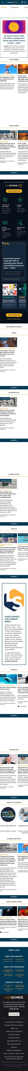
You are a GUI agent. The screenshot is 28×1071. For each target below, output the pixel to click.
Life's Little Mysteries (8, 959)
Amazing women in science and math (19, 970)
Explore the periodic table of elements (8, 975)
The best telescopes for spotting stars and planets (8, 990)
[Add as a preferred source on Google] (14, 1014)
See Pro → (16, 2)
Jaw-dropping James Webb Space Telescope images (8, 971)
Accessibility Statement (14, 1022)
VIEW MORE (13, 172)
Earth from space (20, 959)
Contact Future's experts (14, 1025)
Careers (14, 1047)
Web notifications (14, 1044)
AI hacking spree (15, 7)
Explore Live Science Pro (14, 319)
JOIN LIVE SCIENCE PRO (14, 191)
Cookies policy (14, 1038)
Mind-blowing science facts (19, 989)
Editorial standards (14, 1050)
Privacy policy (14, 1034)
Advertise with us (14, 1041)
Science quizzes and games (8, 986)
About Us (14, 1028)
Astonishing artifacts (19, 961)
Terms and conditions (14, 1031)
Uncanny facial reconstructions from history (19, 975)
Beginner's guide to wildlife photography (19, 986)
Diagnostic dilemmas (8, 961)
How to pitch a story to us (14, 1053)
